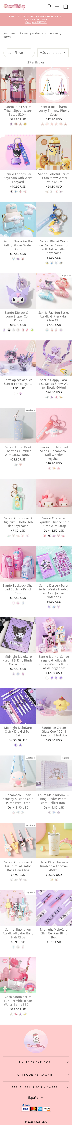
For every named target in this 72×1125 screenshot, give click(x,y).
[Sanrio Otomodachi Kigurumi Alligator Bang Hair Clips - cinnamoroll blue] (11, 879)
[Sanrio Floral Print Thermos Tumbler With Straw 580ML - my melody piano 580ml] (20, 464)
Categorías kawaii (35, 1074)
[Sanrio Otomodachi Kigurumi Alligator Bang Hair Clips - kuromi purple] (20, 879)
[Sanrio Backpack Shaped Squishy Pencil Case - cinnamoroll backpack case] (22, 602)
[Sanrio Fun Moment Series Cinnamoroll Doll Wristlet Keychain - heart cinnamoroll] (58, 468)
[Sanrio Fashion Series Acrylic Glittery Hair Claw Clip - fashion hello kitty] (51, 330)
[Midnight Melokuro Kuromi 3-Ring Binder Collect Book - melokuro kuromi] (13, 674)
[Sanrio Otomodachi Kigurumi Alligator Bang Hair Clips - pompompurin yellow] (25, 879)
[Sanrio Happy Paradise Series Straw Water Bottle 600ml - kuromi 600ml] (51, 397)
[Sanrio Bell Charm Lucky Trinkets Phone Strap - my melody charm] (51, 124)
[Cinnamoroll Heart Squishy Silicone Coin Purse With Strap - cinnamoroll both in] (22, 812)
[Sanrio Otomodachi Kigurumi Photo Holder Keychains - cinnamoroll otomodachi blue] (13, 535)
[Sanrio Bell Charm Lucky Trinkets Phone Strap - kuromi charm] (47, 124)
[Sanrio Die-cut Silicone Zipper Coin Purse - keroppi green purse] (31, 330)
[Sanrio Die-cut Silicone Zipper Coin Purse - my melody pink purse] (22, 330)
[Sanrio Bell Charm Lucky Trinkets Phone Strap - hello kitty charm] (65, 124)
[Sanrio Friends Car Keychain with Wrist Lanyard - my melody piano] (20, 191)
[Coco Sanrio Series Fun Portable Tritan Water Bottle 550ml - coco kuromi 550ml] (20, 1014)
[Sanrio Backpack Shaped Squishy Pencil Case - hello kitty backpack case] (18, 602)
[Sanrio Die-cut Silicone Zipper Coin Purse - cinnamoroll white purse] (13, 330)
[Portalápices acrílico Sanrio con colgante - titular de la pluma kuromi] (15, 393)
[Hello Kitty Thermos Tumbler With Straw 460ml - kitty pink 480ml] (56, 879)
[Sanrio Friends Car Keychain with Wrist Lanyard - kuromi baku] (11, 191)
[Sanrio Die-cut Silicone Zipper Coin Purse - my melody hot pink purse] (27, 330)
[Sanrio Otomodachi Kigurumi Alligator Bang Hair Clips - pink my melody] (15, 879)
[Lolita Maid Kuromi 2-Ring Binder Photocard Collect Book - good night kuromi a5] (58, 812)
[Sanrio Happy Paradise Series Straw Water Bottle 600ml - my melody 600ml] (56, 397)
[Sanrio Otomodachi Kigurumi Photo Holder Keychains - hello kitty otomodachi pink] (18, 535)
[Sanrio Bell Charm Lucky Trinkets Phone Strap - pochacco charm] (56, 124)
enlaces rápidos (35, 1062)
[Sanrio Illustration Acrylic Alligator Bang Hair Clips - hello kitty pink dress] (22, 946)
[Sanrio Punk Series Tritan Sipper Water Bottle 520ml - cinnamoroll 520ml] (15, 124)
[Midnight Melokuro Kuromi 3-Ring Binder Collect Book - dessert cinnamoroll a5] (18, 674)
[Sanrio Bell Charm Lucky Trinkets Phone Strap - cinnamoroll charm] (42, 124)
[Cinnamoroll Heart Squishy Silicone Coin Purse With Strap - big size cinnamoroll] (13, 812)
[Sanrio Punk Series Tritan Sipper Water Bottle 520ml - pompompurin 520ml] (25, 124)
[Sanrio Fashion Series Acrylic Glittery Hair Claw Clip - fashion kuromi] (60, 330)
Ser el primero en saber (35, 1087)
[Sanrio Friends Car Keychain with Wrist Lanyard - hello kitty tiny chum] (25, 191)
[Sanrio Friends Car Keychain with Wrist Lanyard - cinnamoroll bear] (15, 191)
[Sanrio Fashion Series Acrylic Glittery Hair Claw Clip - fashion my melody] (56, 330)
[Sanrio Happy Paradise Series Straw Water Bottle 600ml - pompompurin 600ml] (60, 397)
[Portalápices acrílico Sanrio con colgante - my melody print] (20, 393)
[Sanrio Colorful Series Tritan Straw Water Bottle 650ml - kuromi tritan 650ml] (60, 191)
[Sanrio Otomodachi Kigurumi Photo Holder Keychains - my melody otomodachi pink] (22, 535)
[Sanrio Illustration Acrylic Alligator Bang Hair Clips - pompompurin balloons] (18, 946)
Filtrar (18, 52)
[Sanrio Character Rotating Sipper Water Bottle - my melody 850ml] (22, 258)
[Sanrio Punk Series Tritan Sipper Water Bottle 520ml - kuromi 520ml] (11, 124)
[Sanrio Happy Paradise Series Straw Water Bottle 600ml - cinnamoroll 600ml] (47, 397)
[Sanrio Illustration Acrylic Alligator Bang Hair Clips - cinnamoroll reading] (13, 946)
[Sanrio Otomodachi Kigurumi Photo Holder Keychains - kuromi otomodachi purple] (27, 535)
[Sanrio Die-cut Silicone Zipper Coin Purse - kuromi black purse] (8, 330)
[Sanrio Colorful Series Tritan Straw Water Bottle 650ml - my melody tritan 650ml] (56, 191)
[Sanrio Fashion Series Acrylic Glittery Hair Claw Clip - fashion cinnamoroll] (47, 330)
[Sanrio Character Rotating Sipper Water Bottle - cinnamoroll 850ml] (13, 258)
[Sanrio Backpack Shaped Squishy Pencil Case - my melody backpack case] (13, 602)
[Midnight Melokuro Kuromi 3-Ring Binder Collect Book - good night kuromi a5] (22, 674)
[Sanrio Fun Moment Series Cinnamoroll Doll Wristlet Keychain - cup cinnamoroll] (49, 468)
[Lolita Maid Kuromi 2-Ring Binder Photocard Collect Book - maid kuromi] (49, 812)
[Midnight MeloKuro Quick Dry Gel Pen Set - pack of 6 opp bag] (20, 745)
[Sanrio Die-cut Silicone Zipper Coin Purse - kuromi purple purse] (4, 330)
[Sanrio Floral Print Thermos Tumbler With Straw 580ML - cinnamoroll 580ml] (15, 464)
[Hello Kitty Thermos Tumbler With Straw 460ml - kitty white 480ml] (51, 879)
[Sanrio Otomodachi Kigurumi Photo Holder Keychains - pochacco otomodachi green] (8, 535)
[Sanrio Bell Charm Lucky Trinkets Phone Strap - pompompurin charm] (60, 124)
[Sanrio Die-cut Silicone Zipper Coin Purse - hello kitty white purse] (18, 330)
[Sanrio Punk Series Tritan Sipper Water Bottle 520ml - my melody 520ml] (20, 124)
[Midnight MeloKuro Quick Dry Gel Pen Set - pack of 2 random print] (15, 745)
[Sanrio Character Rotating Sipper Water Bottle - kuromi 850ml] (18, 258)
